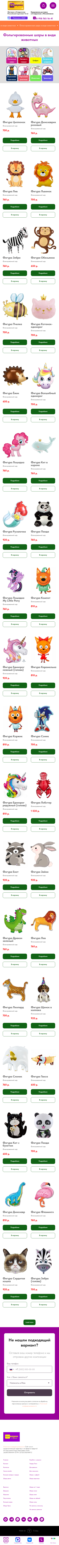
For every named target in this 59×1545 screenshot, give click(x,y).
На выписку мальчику (36, 1505)
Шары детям (7, 1478)
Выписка (6, 1487)
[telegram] (11, 1521)
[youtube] (29, 1521)
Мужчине (6, 1494)
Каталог (5, 1463)
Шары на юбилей (35, 1498)
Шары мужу (33, 1502)
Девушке (6, 1491)
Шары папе (33, 1494)
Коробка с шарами (35, 1460)
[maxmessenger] (5, 1521)
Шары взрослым (35, 1478)
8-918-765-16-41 (44, 18)
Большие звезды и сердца (11, 1475)
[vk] (23, 1521)
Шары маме (33, 1491)
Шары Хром (7, 1505)
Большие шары (7, 1502)
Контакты (6, 1467)
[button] (43, 5)
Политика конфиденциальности (14, 1447)
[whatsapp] (17, 1521)
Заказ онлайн (7, 1471)
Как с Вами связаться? (17, 1377)
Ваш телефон (13, 1363)
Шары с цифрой (34, 1475)
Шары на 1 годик (35, 1487)
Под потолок (7, 1498)
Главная (5, 1460)
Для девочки (33, 1467)
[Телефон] (35, 1521)
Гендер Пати (33, 1463)
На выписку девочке (36, 1509)
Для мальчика (34, 1471)
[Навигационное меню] (52, 5)
